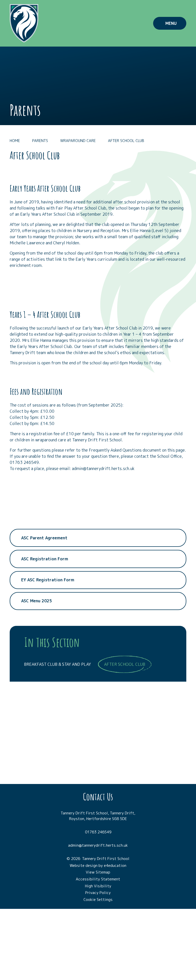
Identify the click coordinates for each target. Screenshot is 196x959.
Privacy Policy (98, 892)
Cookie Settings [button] (98, 899)
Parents (40, 140)
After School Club (126, 140)
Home (15, 140)
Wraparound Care (78, 140)
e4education (115, 865)
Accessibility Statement (98, 879)
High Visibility (98, 886)
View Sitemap (98, 872)
